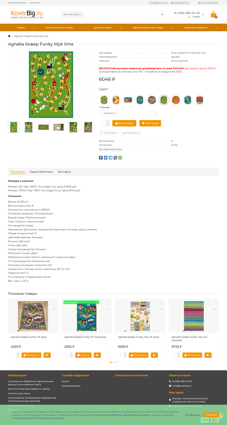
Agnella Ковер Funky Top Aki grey (138, 337)
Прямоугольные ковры (59, 27)
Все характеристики (110, 149)
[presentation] (8, 127)
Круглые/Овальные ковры (148, 27)
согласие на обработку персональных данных (122, 415)
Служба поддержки (75, 375)
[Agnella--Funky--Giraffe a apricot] (176, 100)
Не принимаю (192, 415)
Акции (65, 381)
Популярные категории (131, 375)
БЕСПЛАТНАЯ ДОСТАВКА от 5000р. (29, 389)
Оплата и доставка (17, 2)
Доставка (64, 171)
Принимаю (211, 415)
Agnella (175, 56)
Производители (71, 385)
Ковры (21, 27)
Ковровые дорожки (195, 27)
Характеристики (41, 171)
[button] (111, 362)
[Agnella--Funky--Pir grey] (152, 100)
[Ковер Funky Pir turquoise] (140, 100)
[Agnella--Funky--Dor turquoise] (200, 100)
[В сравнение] (54, 309)
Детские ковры (103, 27)
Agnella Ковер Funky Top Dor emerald (189, 339)
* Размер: (104, 107)
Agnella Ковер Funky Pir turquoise (85, 337)
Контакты (35, 2)
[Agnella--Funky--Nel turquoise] (128, 100)
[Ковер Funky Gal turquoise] (188, 100)
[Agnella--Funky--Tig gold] (116, 100)
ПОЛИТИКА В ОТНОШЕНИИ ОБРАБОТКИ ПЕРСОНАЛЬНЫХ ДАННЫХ (32, 399)
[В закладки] (54, 302)
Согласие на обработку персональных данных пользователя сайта (31, 383)
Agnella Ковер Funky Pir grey (29, 337)
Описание (17, 171)
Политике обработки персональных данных (39, 418)
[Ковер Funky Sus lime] (104, 100)
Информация (17, 375)
